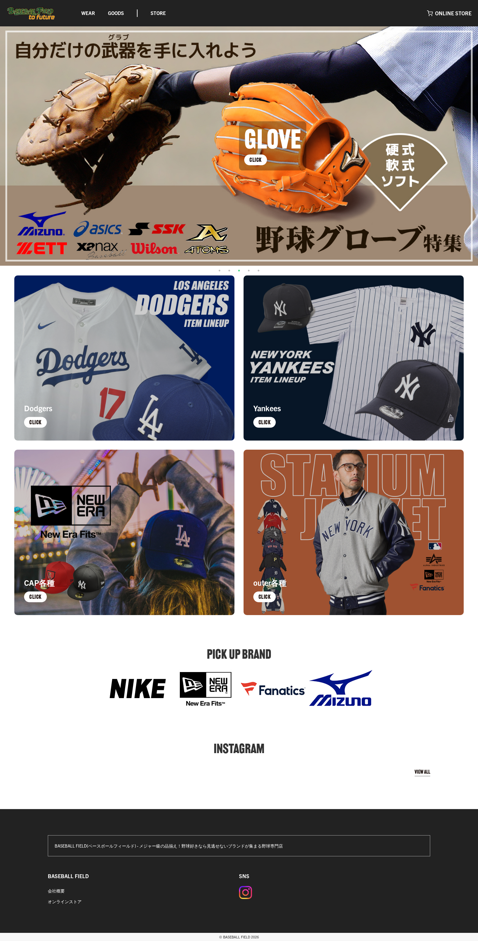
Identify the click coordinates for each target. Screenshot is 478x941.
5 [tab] (258, 270)
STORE (158, 13)
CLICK (255, 159)
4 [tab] (249, 270)
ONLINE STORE (453, 13)
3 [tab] (239, 270)
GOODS (116, 13)
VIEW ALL (422, 772)
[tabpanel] (239, 146)
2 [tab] (229, 270)
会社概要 (56, 890)
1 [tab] (219, 270)
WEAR (88, 13)
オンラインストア (65, 901)
